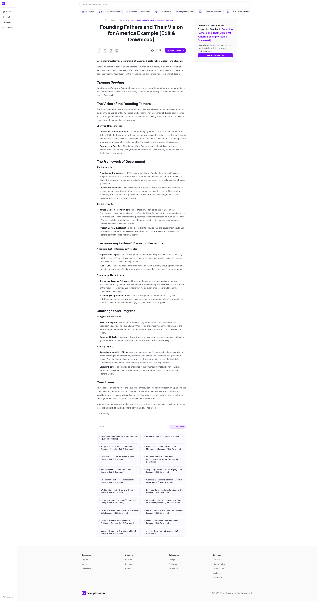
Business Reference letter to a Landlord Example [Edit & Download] (163, 491)
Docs (113, 20)
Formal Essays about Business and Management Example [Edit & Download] (163, 447)
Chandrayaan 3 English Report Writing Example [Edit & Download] (117, 458)
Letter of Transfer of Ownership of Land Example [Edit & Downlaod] (118, 532)
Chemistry (86, 569)
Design (172, 560)
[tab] (88, 12)
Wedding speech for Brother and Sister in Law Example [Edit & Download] (164, 481)
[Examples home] (93, 593)
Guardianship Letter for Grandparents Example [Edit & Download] (117, 481)
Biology (128, 564)
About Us (216, 560)
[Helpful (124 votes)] (153, 50)
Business (173, 564)
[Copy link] (99, 50)
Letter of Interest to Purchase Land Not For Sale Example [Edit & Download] (119, 511)
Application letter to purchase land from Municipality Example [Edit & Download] (163, 501)
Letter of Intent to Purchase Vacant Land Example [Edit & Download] (118, 501)
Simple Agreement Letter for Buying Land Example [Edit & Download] (164, 470)
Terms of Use (218, 569)
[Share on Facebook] (111, 50)
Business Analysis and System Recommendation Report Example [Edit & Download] (163, 459)
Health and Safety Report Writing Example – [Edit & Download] (119, 437)
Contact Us (217, 577)
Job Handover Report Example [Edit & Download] (162, 532)
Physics (128, 560)
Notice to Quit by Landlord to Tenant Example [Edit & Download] (117, 470)
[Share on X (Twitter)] (105, 50)
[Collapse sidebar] (13, 3)
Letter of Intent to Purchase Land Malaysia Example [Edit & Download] (164, 511)
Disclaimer (217, 573)
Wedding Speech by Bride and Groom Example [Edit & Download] (117, 491)
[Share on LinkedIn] (117, 50)
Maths (84, 564)
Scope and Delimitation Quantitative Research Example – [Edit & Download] (117, 447)
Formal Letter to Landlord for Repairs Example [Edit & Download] (162, 522)
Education (173, 569)
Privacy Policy (218, 564)
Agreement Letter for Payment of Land (162, 436)
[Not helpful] (160, 50)
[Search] (247, 4)
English (85, 560)
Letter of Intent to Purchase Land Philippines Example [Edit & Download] (117, 522)
